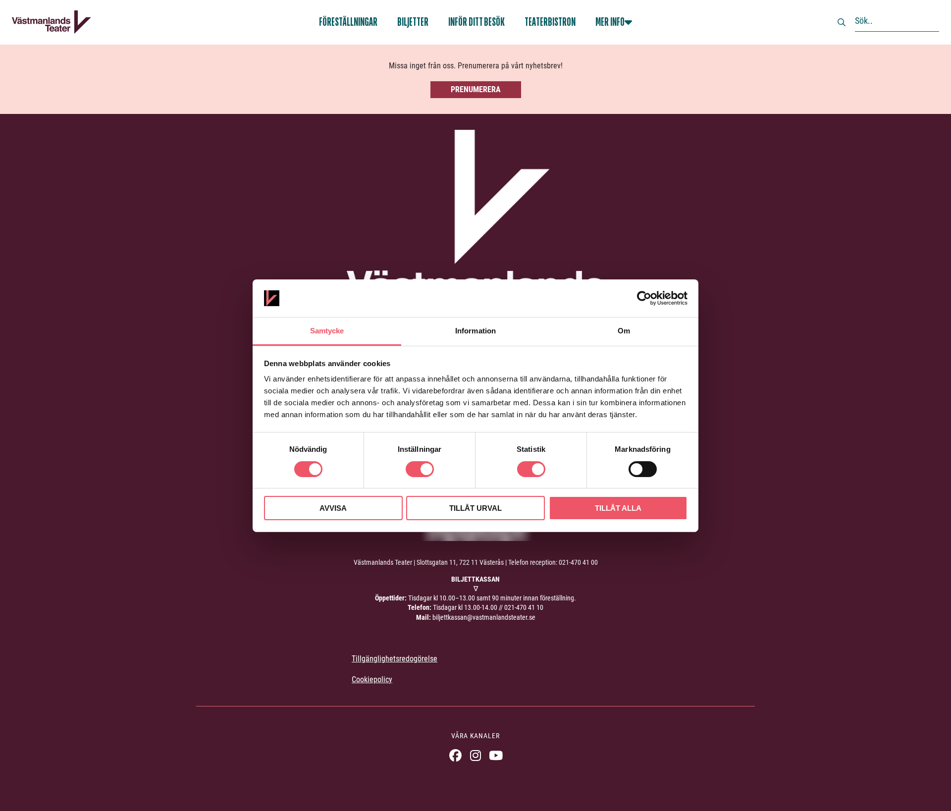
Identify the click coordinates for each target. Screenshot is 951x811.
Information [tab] (475, 330)
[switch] (420, 469)
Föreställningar (348, 22)
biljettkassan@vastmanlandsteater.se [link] (483, 617)
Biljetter (412, 22)
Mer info (610, 22)
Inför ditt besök (476, 22)
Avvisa (333, 508)
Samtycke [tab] (327, 330)
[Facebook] (455, 755)
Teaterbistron (550, 22)
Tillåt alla (618, 508)
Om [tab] (624, 330)
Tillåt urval (475, 508)
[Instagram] (476, 755)
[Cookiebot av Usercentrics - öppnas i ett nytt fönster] (644, 298)
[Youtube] (496, 755)
